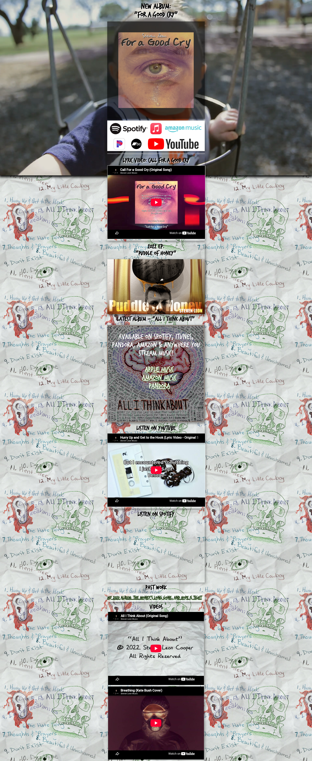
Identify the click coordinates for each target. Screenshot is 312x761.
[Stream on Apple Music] (156, 129)
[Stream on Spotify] (128, 129)
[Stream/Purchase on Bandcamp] (136, 145)
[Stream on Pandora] (119, 144)
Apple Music (159, 369)
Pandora (159, 386)
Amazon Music (159, 378)
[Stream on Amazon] (183, 129)
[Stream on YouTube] (173, 144)
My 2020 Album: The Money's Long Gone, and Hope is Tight (154, 597)
